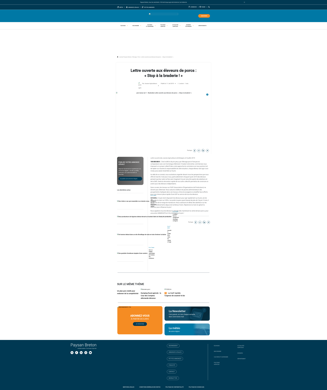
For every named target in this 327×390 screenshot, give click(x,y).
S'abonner (204, 16)
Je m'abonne (183, 2)
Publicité (172, 365)
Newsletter (173, 378)
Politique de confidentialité (174, 387)
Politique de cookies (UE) (196, 387)
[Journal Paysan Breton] (163, 15)
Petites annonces (175, 358)
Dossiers (188, 25)
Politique (162, 25)
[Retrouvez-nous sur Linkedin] (81, 352)
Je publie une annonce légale (128, 178)
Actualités (175, 25)
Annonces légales (175, 352)
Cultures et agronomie (221, 357)
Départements (202, 25)
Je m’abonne (140, 324)
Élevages (123, 25)
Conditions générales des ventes (149, 387)
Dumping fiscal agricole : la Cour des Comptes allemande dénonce (151, 295)
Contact (172, 371)
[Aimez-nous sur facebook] (76, 352)
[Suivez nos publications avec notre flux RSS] (72, 352)
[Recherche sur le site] (209, 7)
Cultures (149, 25)
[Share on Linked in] (203, 150)
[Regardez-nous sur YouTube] (90, 352)
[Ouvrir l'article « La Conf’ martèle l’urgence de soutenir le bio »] (168, 289)
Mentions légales (128, 387)
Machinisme (136, 25)
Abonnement (173, 346)
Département (241, 358)
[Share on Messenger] (198, 150)
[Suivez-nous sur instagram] (85, 352)
